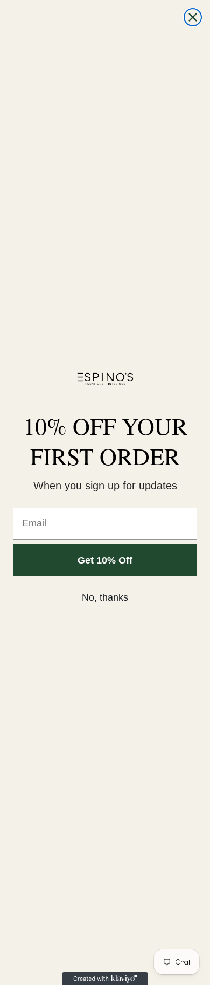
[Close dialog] (192, 17)
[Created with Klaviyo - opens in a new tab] (105, 978)
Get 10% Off (105, 560)
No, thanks (105, 597)
